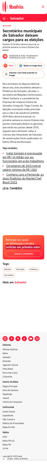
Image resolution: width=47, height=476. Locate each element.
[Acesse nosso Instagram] (5, 338)
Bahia (5, 353)
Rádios (6, 432)
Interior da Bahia (10, 382)
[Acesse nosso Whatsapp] (37, 338)
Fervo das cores (10, 372)
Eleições (7, 269)
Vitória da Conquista (12, 402)
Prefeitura (34, 269)
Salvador (17, 18)
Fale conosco (9, 419)
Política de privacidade (13, 423)
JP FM (5, 448)
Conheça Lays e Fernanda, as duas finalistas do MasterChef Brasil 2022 (23, 178)
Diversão (7, 361)
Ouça (11, 65)
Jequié (6, 398)
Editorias (7, 345)
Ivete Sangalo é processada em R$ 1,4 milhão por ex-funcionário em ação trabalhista (23, 157)
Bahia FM (7, 444)
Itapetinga (7, 394)
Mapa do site (9, 427)
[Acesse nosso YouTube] (30, 338)
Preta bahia (8, 369)
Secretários (9, 275)
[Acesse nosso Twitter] (17, 338)
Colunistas (7, 376)
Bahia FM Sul (8, 440)
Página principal (10, 386)
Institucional (8, 407)
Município (20, 269)
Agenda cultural (10, 365)
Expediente (8, 415)
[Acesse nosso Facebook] (11, 338)
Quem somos (9, 411)
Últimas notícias (10, 349)
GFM (5, 437)
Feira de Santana (10, 390)
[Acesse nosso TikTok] (24, 338)
